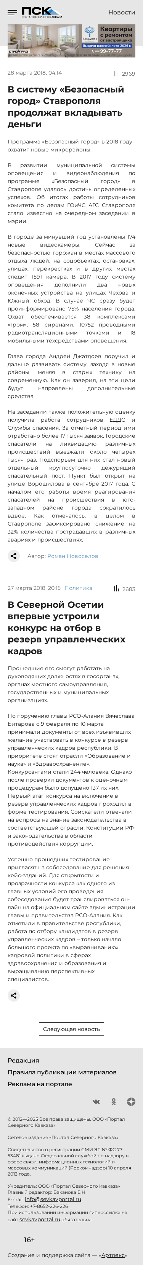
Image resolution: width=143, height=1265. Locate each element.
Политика (78, 588)
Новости (121, 12)
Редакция (23, 1060)
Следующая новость (71, 1029)
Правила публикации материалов (62, 1072)
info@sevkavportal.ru (53, 1199)
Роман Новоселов (72, 556)
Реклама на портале (40, 1084)
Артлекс (113, 1255)
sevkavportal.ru (39, 1219)
